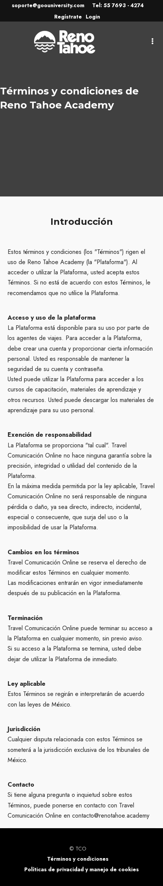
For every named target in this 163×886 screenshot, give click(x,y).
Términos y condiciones (77, 859)
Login (93, 16)
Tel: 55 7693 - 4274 (118, 5)
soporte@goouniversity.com (48, 5)
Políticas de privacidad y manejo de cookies (81, 869)
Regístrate (68, 16)
